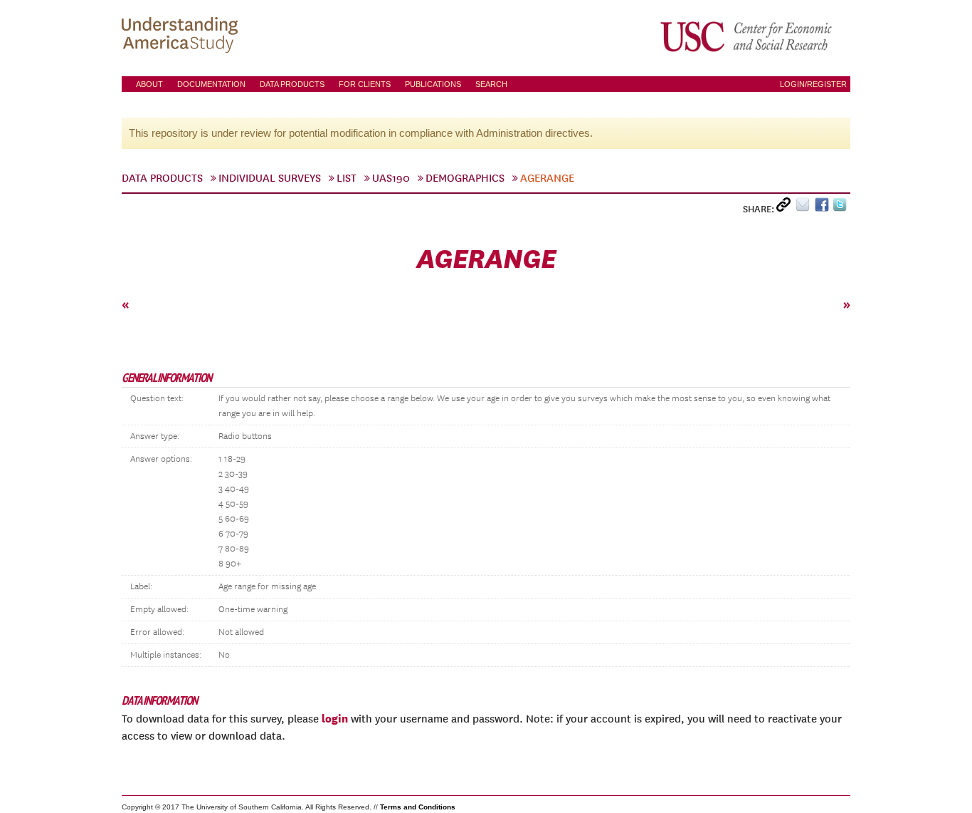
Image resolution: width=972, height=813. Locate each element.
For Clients (365, 84)
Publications (433, 84)
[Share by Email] (805, 207)
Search (491, 84)
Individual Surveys (269, 178)
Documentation (211, 84)
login (335, 718)
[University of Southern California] (747, 36)
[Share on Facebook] (824, 207)
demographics (465, 178)
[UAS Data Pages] (182, 36)
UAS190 (391, 178)
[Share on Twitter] (841, 207)
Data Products (292, 84)
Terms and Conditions (417, 807)
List (346, 178)
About (149, 84)
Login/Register (813, 84)
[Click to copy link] (786, 207)
